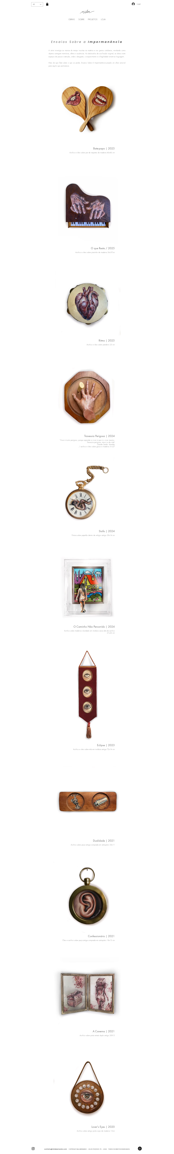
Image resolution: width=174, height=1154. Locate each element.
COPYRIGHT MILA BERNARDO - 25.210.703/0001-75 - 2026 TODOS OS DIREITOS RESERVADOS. (98, 1149)
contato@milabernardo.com (55, 1149)
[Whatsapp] (140, 1148)
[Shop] (47, 4)
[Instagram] (33, 1148)
